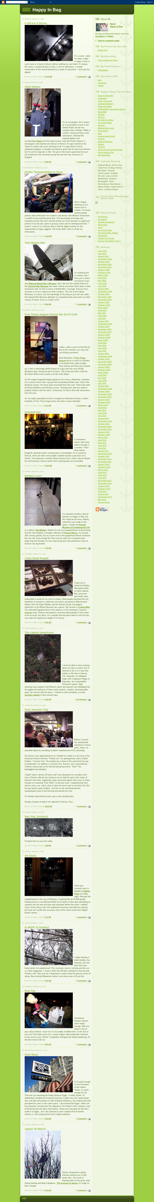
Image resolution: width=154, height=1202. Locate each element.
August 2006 (103, 289)
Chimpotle (102, 98)
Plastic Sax (103, 50)
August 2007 (103, 321)
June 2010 (102, 413)
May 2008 (102, 346)
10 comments (81, 699)
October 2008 (103, 359)
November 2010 (105, 427)
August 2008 (103, 354)
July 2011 (102, 448)
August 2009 (103, 386)
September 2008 (105, 356)
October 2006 (103, 294)
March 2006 (103, 275)
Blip (99, 80)
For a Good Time (105, 230)
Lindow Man (84, 607)
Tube (66, 226)
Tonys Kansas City (106, 153)
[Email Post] (89, 76)
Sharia (39, 141)
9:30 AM (48, 162)
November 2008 (105, 362)
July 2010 (102, 416)
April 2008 (102, 343)
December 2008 (105, 365)
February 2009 (104, 370)
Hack (100, 228)
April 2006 (102, 278)
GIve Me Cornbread (106, 222)
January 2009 (104, 367)
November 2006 (105, 297)
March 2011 (103, 438)
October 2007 (103, 327)
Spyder (101, 144)
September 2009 (105, 389)
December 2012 (105, 483)
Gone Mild (102, 112)
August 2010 (103, 419)
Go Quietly (102, 219)
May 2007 (102, 313)
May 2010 (102, 410)
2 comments (82, 76)
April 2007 (102, 310)
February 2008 (104, 337)
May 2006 (102, 281)
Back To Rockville (105, 96)
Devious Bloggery (105, 104)
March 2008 (103, 340)
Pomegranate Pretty (106, 136)
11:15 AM (48, 76)
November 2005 (105, 265)
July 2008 (102, 351)
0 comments (82, 845)
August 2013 (103, 494)
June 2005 (102, 251)
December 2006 (105, 300)
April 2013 (102, 492)
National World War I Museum (43, 283)
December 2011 (104, 462)
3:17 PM (48, 917)
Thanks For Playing (106, 238)
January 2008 (104, 335)
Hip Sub (101, 115)
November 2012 (105, 481)
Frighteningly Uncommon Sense (111, 109)
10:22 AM (48, 806)
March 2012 (103, 470)
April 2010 (102, 408)
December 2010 (105, 429)
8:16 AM (48, 699)
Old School (102, 225)
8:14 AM (48, 1190)
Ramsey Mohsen (105, 142)
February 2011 (104, 435)
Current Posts (104, 502)
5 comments (82, 236)
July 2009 (102, 383)
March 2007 (103, 308)
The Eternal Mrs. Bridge (108, 233)
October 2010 (103, 424)
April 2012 (102, 473)
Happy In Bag (116, 26)
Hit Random (103, 70)
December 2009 (105, 397)
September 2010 (105, 421)
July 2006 (102, 286)
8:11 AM (48, 1119)
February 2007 (104, 305)
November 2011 (104, 459)
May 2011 (102, 443)
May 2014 (102, 500)
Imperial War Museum (38, 286)
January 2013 (104, 486)
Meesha (101, 125)
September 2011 (105, 454)
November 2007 (105, 329)
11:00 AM (48, 466)
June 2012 (102, 475)
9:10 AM (48, 981)
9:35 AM (48, 622)
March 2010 (103, 405)
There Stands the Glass (108, 60)
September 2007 (105, 324)
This (81, 684)
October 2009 (103, 392)
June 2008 (102, 348)
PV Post (101, 139)
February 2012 (104, 467)
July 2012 (102, 478)
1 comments (82, 1190)
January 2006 (104, 270)
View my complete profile (108, 41)
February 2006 (104, 273)
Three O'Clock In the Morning (110, 150)
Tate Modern (41, 530)
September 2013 (105, 497)
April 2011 (102, 440)
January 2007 (104, 302)
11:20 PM (48, 236)
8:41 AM (48, 1044)
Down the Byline (105, 107)
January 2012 (104, 465)
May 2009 (102, 378)
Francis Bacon (70, 533)
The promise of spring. (67, 1183)
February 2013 (104, 489)
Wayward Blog (104, 155)
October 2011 (103, 456)
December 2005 (105, 267)
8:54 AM (48, 304)
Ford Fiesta (103, 217)
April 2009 (102, 375)
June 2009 (102, 381)
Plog (100, 134)
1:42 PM (48, 845)
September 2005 (105, 259)
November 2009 (105, 394)
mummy (28, 612)
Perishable (102, 236)
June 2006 (102, 283)
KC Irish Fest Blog (105, 120)
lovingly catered (32, 695)
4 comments (82, 466)
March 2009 (103, 373)
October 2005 (103, 262)
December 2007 (105, 332)
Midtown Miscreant (106, 128)
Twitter (111, 36)
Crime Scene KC (105, 101)
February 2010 (104, 402)
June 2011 (102, 446)
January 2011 (103, 432)
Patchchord (103, 131)
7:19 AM (48, 548)
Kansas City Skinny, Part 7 (109, 241)
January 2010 (104, 400)
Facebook (99, 36)
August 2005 (103, 256)
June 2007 (102, 316)
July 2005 (102, 254)
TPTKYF (101, 147)
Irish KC (101, 117)
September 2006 (105, 292)
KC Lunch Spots (105, 123)
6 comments (82, 981)
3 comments (82, 162)
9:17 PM (48, 405)
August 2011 (103, 451)
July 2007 (102, 319)
